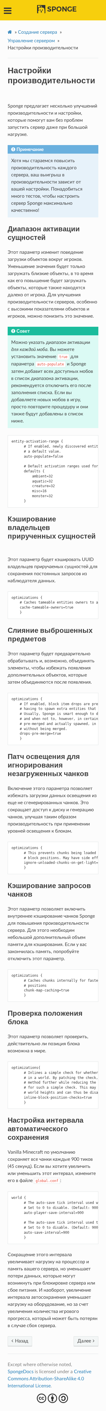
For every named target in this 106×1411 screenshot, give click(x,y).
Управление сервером (31, 40)
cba (53, 1398)
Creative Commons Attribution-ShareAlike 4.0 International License (49, 1378)
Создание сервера (37, 32)
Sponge (62, 9)
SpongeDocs (21, 1371)
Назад (21, 1341)
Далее (84, 1341)
